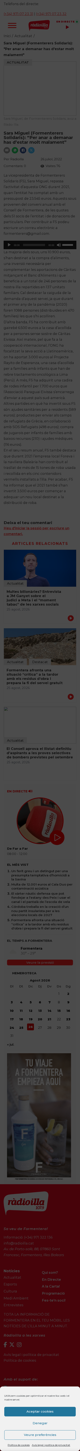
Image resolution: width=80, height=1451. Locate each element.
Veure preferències (40, 1435)
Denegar (40, 1423)
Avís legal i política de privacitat (51, 1445)
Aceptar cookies (40, 1411)
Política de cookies (19, 1445)
